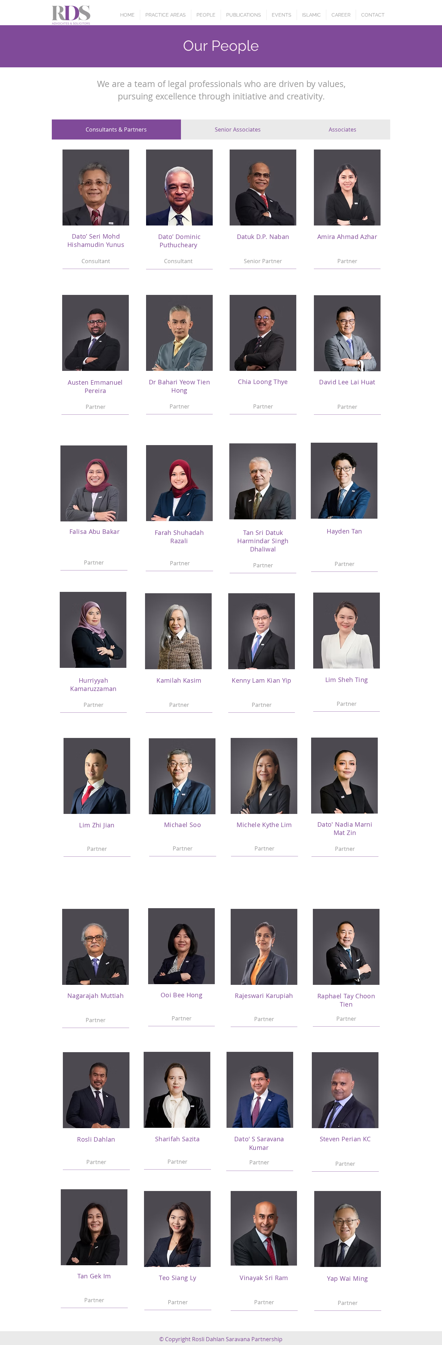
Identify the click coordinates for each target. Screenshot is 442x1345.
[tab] (116, 129)
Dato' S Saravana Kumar (259, 1143)
